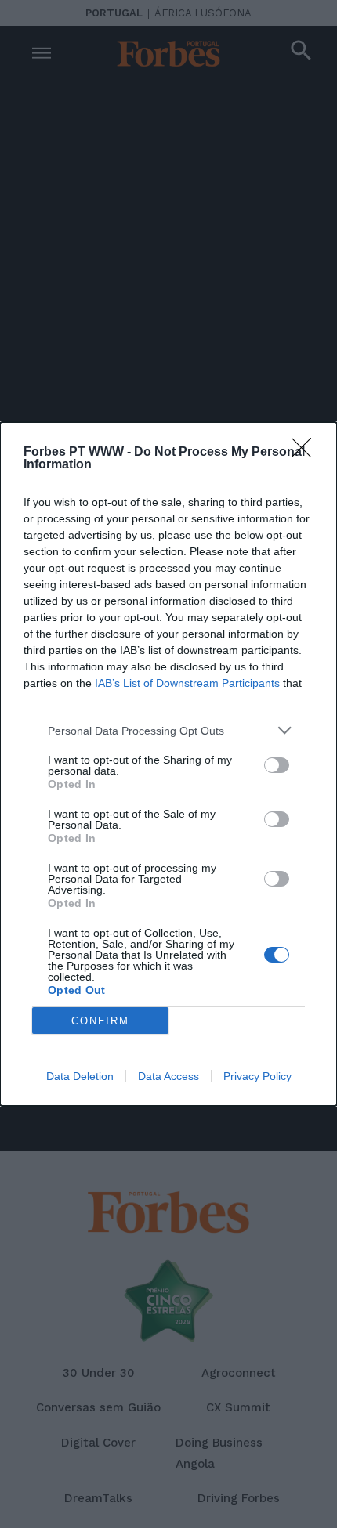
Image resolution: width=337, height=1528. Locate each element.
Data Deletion (80, 1076)
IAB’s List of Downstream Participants (187, 683)
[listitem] (168, 730)
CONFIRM (100, 1021)
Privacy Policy (257, 1076)
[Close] (306, 453)
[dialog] (168, 764)
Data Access (168, 1076)
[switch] (276, 765)
